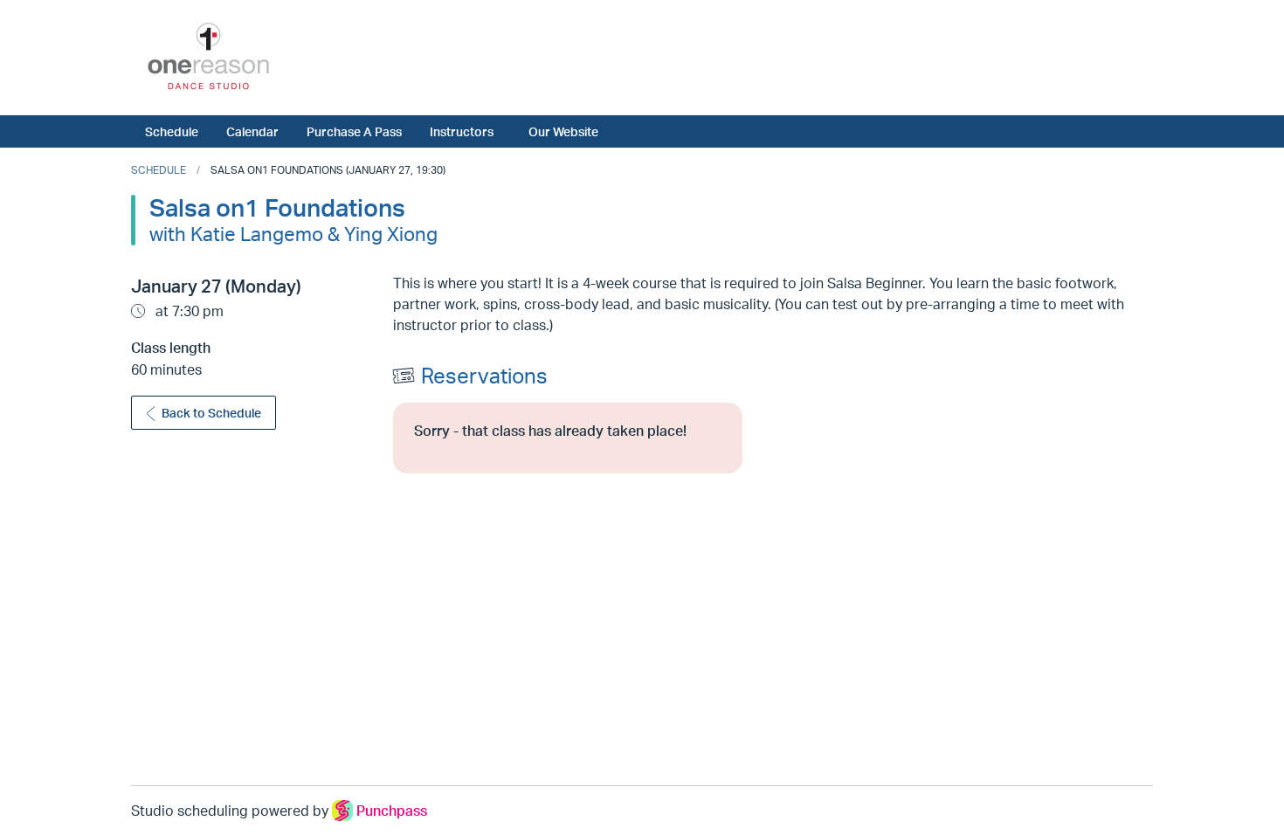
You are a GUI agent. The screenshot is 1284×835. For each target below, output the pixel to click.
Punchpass (391, 810)
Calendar (252, 131)
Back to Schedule (211, 412)
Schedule (171, 131)
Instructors (462, 131)
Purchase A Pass (354, 131)
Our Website (563, 131)
